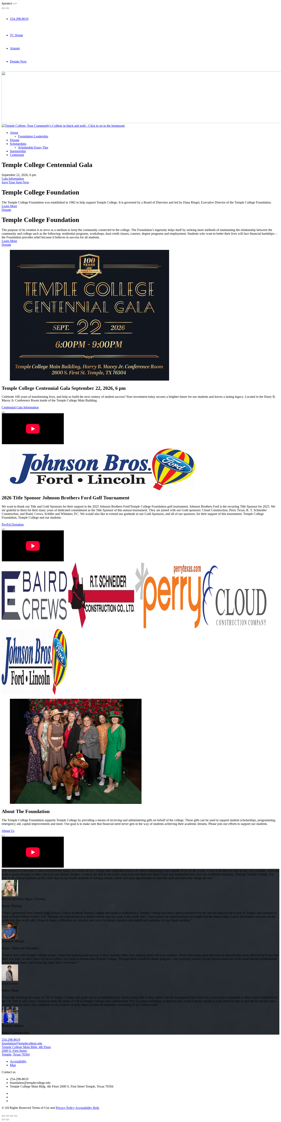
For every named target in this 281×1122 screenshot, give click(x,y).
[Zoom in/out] (15, 1115)
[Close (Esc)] (3, 1115)
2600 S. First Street (14, 1050)
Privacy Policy (65, 1107)
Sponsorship (18, 151)
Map (13, 1065)
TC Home (16, 35)
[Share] (7, 1115)
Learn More (9, 206)
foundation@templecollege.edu (22, 1043)
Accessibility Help (87, 1107)
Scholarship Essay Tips (33, 147)
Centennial (17, 155)
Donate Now (18, 61)
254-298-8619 (19, 19)
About (14, 132)
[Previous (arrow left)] (3, 1119)
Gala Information (13, 178)
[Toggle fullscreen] (11, 1115)
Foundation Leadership (33, 136)
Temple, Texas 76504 (16, 1054)
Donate (14, 140)
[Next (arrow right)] (7, 1119)
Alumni (15, 48)
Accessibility (18, 1061)
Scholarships (18, 143)
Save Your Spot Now (15, 182)
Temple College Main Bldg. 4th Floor (26, 1047)
